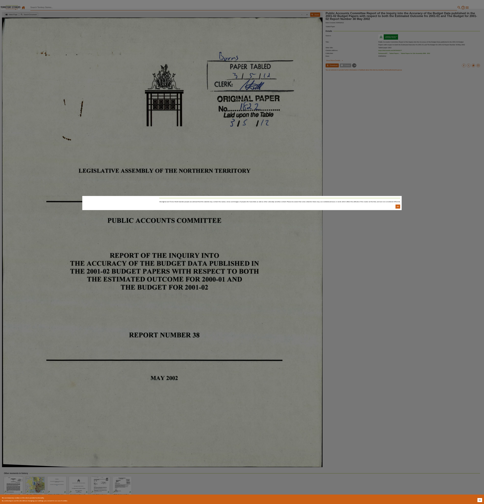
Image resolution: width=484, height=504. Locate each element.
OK (398, 206)
